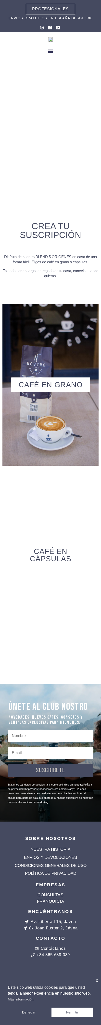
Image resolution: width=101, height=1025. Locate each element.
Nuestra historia (50, 849)
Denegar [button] (29, 1012)
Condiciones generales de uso (51, 865)
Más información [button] (21, 999)
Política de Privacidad (50, 873)
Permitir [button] (72, 1012)
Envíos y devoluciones (50, 857)
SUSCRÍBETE (50, 770)
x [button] (97, 980)
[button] (51, 51)
